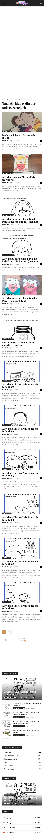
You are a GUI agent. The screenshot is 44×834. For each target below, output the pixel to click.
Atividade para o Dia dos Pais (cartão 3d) (18, 178)
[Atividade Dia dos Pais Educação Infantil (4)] (22, 460)
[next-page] (13, 632)
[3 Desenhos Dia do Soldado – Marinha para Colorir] (22, 689)
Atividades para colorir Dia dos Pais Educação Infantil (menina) (20, 220)
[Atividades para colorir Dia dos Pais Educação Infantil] (22, 285)
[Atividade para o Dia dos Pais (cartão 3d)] (22, 164)
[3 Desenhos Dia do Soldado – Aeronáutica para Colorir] (6, 705)
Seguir (37, 822)
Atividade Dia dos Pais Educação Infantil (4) (20, 474)
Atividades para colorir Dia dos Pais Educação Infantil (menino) (20, 260)
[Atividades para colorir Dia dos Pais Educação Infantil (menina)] (22, 206)
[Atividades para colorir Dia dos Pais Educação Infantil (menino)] (22, 245)
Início (4, 100)
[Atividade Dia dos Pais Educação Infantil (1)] (22, 592)
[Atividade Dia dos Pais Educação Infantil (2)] (22, 548)
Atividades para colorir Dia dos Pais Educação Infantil (19, 299)
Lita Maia (5, 141)
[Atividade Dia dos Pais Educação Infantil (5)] (22, 415)
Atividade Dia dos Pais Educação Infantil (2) (20, 563)
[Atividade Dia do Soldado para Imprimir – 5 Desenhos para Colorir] (6, 714)
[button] (3, 3)
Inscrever (36, 832)
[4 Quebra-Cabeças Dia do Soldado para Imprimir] (6, 732)
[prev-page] (3, 739)
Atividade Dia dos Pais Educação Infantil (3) (20, 518)
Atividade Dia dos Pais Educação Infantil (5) (20, 430)
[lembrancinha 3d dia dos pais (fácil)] (22, 122)
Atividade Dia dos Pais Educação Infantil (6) (20, 385)
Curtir (37, 818)
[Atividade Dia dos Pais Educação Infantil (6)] (22, 371)
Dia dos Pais (6, 380)
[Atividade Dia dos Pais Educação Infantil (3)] (22, 504)
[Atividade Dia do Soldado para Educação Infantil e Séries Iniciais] (6, 723)
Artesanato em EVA (8, 131)
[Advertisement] (22, 29)
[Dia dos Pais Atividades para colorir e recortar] (22, 329)
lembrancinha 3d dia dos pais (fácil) (18, 136)
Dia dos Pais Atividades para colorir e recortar (18, 344)
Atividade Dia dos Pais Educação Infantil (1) (20, 607)
